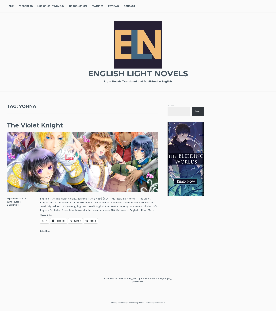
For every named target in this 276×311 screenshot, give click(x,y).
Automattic (160, 302)
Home (10, 6)
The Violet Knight (35, 125)
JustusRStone (14, 202)
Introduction (78, 6)
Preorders (26, 6)
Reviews (113, 6)
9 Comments (13, 205)
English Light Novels (138, 73)
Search (171, 105)
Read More (147, 210)
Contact (129, 6)
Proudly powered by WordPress (124, 302)
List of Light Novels (50, 6)
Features (97, 6)
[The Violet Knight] (82, 190)
